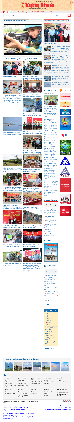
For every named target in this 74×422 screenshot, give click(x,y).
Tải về (56, 277)
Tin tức (6, 380)
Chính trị (7, 382)
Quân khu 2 (50, 316)
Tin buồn (46, 395)
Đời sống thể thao (35, 393)
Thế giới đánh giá (35, 383)
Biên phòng (50, 335)
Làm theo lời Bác (9, 383)
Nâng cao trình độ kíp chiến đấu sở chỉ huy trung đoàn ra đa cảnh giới (12, 169)
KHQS (19, 382)
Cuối (39, 271)
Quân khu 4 (50, 320)
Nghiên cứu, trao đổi (23, 385)
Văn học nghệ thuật (23, 395)
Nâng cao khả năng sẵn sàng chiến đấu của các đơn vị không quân (12, 134)
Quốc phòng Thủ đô (50, 342)
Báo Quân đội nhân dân (50, 332)
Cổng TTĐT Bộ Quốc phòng (50, 328)
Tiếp (35, 271)
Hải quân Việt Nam (49, 338)
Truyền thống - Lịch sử (36, 381)
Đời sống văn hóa (22, 393)
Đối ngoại (8, 389)
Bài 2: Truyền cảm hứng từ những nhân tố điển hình (50, 226)
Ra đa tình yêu (21, 396)
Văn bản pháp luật (48, 382)
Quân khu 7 (50, 324)
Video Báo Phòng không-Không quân (16, 20)
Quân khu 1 (50, 313)
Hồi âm (46, 393)
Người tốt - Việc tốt (22, 383)
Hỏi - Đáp (46, 383)
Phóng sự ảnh (62, 389)
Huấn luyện (21, 380)
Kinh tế (59, 378)
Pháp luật (47, 378)
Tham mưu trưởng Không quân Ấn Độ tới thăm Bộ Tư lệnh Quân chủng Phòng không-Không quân (12, 188)
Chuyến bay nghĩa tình (9, 76)
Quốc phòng (22, 378)
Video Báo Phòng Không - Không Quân (56, 20)
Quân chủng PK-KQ (36, 378)
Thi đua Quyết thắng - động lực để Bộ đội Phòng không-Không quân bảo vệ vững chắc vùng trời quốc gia (50, 157)
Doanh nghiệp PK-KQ (62, 382)
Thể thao (34, 389)
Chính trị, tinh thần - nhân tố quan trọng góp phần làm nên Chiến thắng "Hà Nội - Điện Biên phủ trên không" (51, 184)
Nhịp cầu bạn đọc (48, 392)
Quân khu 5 (50, 322)
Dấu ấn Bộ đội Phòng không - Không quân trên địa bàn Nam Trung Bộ (50, 121)
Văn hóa (20, 389)
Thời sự (7, 378)
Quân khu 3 (50, 318)
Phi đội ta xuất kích (51, 291)
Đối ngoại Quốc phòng (10, 393)
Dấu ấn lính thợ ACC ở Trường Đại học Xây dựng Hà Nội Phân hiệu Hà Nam (32, 115)
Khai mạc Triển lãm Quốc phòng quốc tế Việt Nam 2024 (51, 134)
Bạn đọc (47, 389)
